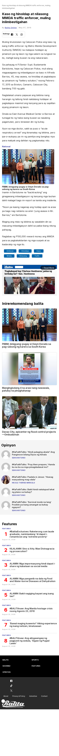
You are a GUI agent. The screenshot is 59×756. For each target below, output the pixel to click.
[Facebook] (12, 35)
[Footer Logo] (13, 703)
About (5, 696)
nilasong (23, 256)
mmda (9, 256)
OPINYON (6, 672)
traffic (37, 256)
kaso (39, 251)
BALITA (5, 660)
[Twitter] (17, 35)
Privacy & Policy (18, 696)
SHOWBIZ (6, 666)
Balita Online (11, 28)
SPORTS (35, 660)
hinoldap (25, 251)
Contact (44, 696)
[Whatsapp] (22, 35)
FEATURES (36, 666)
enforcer (10, 251)
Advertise (33, 696)
